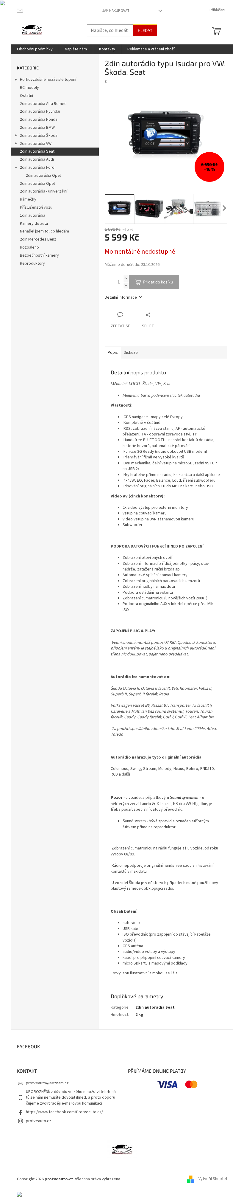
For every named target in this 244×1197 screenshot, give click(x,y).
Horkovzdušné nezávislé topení (48, 80)
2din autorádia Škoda (38, 136)
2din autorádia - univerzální (43, 191)
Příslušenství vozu (36, 207)
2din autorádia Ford (37, 167)
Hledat (145, 30)
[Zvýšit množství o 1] (126, 278)
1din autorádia (32, 215)
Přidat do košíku (158, 281)
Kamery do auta (34, 224)
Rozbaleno (29, 247)
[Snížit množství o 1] (126, 285)
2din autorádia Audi (37, 159)
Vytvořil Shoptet (212, 1179)
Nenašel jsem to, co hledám (44, 231)
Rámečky (28, 199)
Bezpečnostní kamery (39, 255)
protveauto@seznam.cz (47, 1083)
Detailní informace (121, 297)
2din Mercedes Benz (38, 239)
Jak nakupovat (115, 10)
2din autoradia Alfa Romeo (43, 104)
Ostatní (26, 96)
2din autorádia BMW (37, 128)
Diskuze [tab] (131, 353)
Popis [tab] (113, 353)
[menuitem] (35, 49)
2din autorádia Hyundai (40, 111)
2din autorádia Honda (38, 120)
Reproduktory (32, 263)
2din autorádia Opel (43, 176)
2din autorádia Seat (37, 151)
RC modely (29, 88)
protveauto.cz (38, 1121)
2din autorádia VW (35, 144)
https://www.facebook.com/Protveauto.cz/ (64, 1112)
